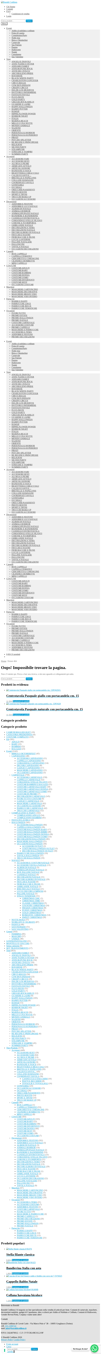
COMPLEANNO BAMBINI (29, 818)
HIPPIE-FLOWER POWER (24, 114)
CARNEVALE (18, 775)
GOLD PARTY (18, 99)
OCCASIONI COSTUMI (22, 284)
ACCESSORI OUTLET (32, 846)
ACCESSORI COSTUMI (23, 325)
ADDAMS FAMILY (20, 66)
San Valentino (17, 57)
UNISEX (15, 939)
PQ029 (44, 709)
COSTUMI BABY (20, 270)
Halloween (16, 50)
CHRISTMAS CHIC (31, 898)
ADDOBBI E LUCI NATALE (25, 206)
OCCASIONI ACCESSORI (24, 199)
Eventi (9, 28)
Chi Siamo (10, 7)
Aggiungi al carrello (21, 701)
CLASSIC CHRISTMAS (33, 903)
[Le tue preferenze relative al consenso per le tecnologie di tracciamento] (4, 1350)
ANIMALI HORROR (21, 211)
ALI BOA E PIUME (20, 163)
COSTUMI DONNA (21, 275)
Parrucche (10, 299)
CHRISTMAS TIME (31, 901)
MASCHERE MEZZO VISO (24, 294)
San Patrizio (17, 45)
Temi (8, 59)
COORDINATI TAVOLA (23, 182)
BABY (14, 744)
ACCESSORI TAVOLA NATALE (31, 865)
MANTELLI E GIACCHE (17, 943)
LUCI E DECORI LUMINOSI (30, 891)
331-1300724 (10, 1326)
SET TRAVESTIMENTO (17, 948)
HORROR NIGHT (20, 116)
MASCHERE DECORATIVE (24, 292)
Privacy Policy (7, 1340)
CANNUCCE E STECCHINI (35, 1079)
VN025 (34, 1281)
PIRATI (15, 137)
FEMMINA (16, 934)
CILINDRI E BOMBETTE (23, 261)
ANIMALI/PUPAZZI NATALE (25, 213)
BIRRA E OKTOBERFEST (24, 753)
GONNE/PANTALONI (16, 941)
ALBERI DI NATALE (21, 209)
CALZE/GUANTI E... (26, 1071)
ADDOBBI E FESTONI (22, 204)
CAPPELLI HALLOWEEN (29, 827)
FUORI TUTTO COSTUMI (29, 799)
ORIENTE (16, 130)
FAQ (8, 11)
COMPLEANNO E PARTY (24, 813)
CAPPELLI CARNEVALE (28, 780)
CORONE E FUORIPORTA (24, 223)
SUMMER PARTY (20, 154)
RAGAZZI (16, 749)
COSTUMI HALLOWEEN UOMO (32, 837)
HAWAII (15, 111)
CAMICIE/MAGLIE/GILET (18, 732)
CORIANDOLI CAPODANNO (30, 763)
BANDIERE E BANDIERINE (25, 216)
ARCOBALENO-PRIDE (22, 73)
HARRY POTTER (20, 109)
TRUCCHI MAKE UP (21, 197)
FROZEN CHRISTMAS (32, 908)
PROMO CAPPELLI (21, 327)
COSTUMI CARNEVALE (23, 322)
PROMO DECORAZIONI (23, 337)
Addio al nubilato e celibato (23, 31)
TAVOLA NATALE (20, 247)
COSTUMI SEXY (19, 282)
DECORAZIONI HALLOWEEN (31, 839)
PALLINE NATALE (25, 893)
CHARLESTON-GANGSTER (25, 80)
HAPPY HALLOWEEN (22, 106)
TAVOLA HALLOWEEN (28, 856)
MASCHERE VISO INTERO (24, 296)
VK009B (24, 1295)
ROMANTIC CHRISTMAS (34, 915)
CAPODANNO (18, 756)
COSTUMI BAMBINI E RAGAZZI (32, 784)
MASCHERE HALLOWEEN (30, 841)
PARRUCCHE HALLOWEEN (30, 853)
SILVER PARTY (19, 147)
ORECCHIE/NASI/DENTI (23, 190)
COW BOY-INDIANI (21, 85)
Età (7, 739)
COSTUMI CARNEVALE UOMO (32, 791)
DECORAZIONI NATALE (23, 230)
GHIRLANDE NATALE (22, 225)
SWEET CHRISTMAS (32, 917)
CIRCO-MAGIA (19, 83)
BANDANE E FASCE (21, 171)
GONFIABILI (18, 185)
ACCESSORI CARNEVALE (29, 777)
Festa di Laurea (18, 33)
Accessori (10, 156)
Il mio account (12, 1344)
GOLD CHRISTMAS (31, 912)
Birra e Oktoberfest (19, 40)
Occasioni (10, 311)
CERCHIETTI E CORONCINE (25, 258)
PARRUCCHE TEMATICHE (24, 308)
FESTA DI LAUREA (21, 820)
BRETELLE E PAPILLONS (24, 178)
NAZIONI (16, 128)
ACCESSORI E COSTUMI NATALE (33, 863)
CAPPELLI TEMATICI (22, 256)
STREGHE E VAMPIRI (22, 152)
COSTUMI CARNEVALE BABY (31, 787)
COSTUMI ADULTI (20, 268)
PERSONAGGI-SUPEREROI (25, 135)
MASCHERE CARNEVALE (29, 803)
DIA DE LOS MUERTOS (23, 90)
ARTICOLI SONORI (21, 168)
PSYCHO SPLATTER (21, 140)
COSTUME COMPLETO (17, 737)
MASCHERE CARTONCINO (25, 289)
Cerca (29, 21)
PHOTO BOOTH (19, 192)
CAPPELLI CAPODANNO (29, 761)
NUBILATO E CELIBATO (23, 922)
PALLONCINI (18, 244)
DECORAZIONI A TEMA (23, 228)
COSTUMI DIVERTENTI (23, 280)
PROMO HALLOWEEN (22, 318)
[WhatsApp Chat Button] (94, 1348)
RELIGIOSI (17, 144)
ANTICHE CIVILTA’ (21, 71)
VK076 (20, 1254)
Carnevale (16, 42)
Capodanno (16, 54)
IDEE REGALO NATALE (28, 889)
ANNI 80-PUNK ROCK (22, 69)
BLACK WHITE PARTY (23, 78)
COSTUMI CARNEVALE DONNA (32, 789)
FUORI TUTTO (19, 313)
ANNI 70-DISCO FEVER (23, 64)
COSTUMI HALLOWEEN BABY (32, 829)
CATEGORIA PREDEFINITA (19, 734)
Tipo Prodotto (12, 1048)
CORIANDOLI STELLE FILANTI (27, 220)
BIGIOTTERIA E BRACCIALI (25, 173)
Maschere (10, 287)
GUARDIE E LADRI (21, 104)
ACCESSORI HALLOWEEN (30, 825)
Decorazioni (11, 201)
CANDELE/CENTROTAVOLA (25, 218)
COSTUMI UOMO (20, 277)
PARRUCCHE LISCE (21, 303)
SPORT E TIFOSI (19, 194)
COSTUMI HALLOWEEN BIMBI (32, 832)
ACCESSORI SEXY (21, 161)
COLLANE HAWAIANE (23, 180)
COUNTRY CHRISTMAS (33, 905)
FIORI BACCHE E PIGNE (23, 237)
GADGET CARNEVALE (28, 801)
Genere (9, 931)
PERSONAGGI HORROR (23, 133)
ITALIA (15, 118)
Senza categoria (12, 946)
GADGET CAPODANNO (28, 768)
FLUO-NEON (18, 97)
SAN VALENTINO (20, 929)
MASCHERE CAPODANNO (30, 770)
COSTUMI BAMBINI (21, 273)
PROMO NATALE (20, 320)
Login (8, 16)
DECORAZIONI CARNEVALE (31, 796)
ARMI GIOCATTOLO (21, 166)
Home (3, 661)
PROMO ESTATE (19, 315)
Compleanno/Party (19, 35)
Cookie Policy (20, 1340)
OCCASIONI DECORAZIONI (25, 249)
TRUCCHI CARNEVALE (28, 810)
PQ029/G (42, 695)
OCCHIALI (17, 187)
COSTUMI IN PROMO (27, 794)
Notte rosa (16, 38)
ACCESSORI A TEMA (22, 332)
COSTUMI (11, 265)
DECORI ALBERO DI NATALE (26, 232)
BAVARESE (17, 76)
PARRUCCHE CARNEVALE (30, 808)
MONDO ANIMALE (21, 125)
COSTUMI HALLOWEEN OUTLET (38, 848)
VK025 (23, 1268)
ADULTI (15, 742)
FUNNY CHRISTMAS (32, 910)
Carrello (10, 1352)
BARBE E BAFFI (19, 301)
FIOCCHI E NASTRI (21, 235)
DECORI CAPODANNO (28, 765)
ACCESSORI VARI (20, 159)
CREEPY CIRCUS (20, 87)
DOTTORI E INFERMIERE (24, 92)
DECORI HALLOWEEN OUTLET (37, 851)
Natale (14, 52)
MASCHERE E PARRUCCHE (25, 330)
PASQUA (16, 924)
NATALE (16, 860)
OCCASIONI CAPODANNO (30, 772)
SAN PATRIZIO (19, 927)
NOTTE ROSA (18, 920)
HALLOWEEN (18, 822)
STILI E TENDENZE (26, 896)
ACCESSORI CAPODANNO (30, 758)
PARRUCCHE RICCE (21, 306)
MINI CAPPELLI (19, 263)
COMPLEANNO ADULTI (28, 815)
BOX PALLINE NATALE (28, 872)
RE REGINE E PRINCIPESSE (25, 142)
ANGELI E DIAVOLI (21, 61)
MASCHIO (16, 936)
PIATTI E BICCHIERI (32, 1081)
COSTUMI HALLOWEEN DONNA (33, 834)
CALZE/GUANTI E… (21, 175)
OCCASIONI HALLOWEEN (30, 844)
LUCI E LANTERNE (21, 239)
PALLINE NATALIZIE (22, 242)
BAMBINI (16, 746)
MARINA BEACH (20, 121)
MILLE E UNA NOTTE (22, 123)
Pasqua (14, 47)
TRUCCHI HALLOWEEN (28, 858)
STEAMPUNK (18, 149)
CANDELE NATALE (26, 874)
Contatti (9, 9)
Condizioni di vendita (20, 14)
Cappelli (9, 251)
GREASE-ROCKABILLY (23, 102)
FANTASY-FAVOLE (21, 95)
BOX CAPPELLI (19, 254)
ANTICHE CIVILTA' (21, 962)
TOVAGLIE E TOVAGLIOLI (35, 1083)
